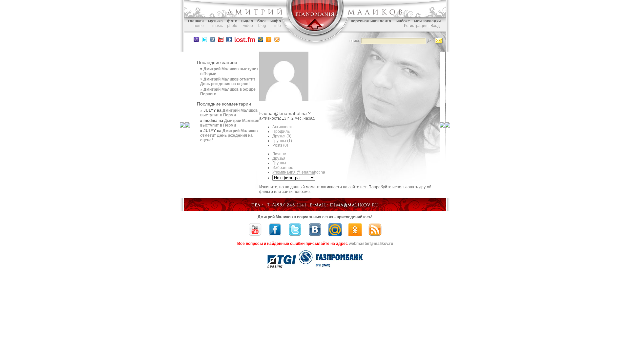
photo (232, 25)
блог (261, 21)
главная (196, 21)
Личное (279, 154)
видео (247, 21)
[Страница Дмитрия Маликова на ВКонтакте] (315, 235)
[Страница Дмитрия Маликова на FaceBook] (229, 40)
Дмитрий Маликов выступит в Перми (229, 112)
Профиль (281, 131)
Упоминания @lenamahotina (298, 172)
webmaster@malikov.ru (371, 243)
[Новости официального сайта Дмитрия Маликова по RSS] (277, 40)
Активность (282, 127)
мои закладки (427, 21)
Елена (266, 113)
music (217, 25)
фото (232, 21)
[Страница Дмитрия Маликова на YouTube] (255, 235)
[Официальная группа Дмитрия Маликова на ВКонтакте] (212, 40)
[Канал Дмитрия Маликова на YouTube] (220, 40)
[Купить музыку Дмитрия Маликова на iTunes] (196, 40)
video (248, 25)
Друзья (281, 136)
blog (262, 25)
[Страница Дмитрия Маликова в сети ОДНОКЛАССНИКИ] (268, 40)
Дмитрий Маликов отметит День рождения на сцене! (227, 81)
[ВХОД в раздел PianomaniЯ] (315, 35)
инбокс (403, 21)
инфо (275, 21)
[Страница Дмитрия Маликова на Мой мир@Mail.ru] (260, 40)
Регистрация (416, 25)
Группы (282, 140)
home (199, 25)
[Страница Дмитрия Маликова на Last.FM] (245, 40)
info (277, 25)
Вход (435, 25)
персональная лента (371, 21)
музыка (215, 21)
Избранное (282, 167)
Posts (280, 145)
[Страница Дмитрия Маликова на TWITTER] (204, 40)
